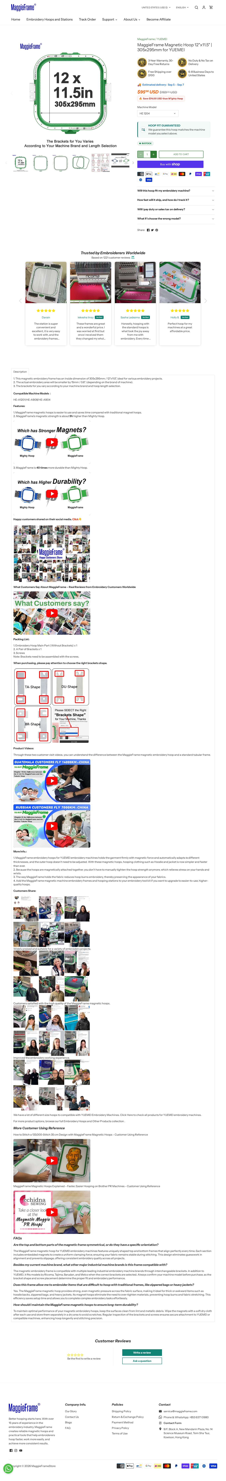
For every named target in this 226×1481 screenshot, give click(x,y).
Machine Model (147, 107)
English (181, 7)
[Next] (124, 93)
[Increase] (153, 154)
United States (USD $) (155, 7)
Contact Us (72, 1417)
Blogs (68, 1422)
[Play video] (51, 442)
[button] (21, 301)
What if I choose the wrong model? (159, 218)
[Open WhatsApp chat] (8, 1469)
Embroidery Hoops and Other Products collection (94, 1121)
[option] (70, 93)
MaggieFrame (146, 39)
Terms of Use (120, 1433)
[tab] (20, 371)
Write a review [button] (142, 1352)
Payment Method (122, 1422)
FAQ (67, 1428)
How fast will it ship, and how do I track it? (163, 199)
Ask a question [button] (142, 1360)
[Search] (196, 7)
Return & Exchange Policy (128, 1417)
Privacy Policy (120, 1428)
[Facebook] (11, 1450)
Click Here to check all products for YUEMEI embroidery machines (160, 1115)
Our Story (71, 1411)
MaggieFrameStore (43, 1466)
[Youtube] (20, 1450)
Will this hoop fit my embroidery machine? (163, 190)
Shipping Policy (121, 1411)
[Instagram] (15, 1450)
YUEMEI (162, 39)
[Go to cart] (211, 7)
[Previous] (16, 93)
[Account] (203, 7)
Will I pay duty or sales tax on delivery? (161, 209)
